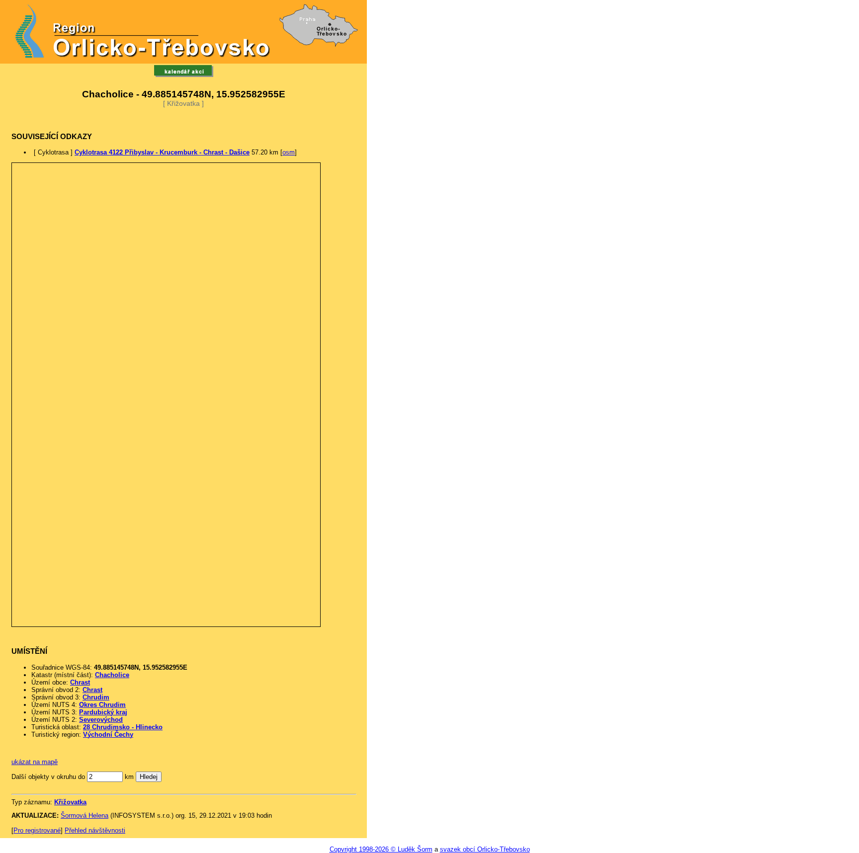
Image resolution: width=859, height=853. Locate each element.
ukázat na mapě (34, 762)
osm (288, 152)
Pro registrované (37, 830)
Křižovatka (70, 802)
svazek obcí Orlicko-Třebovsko (485, 849)
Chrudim (96, 697)
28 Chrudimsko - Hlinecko (123, 727)
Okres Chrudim (102, 704)
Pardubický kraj (103, 712)
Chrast (80, 682)
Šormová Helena (84, 815)
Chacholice (112, 675)
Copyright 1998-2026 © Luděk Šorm (381, 849)
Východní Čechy (108, 734)
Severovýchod (101, 719)
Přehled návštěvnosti (95, 830)
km (129, 776)
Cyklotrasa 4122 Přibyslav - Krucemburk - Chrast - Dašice (162, 152)
